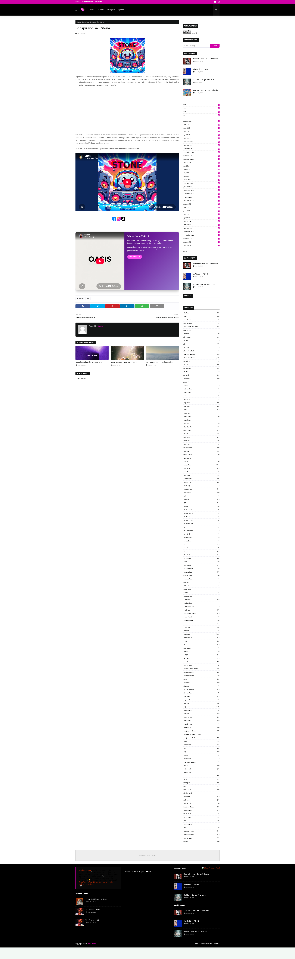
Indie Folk (201, 631)
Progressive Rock (201, 738)
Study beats (201, 814)
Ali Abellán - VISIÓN (200, 69)
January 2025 (201, 187)
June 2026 (201, 128)
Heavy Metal (201, 617)
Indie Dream (92, 944)
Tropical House (201, 831)
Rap (201, 752)
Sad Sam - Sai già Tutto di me (204, 80)
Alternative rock (201, 358)
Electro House (201, 513)
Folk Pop (201, 548)
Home (79, 22)
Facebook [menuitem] (100, 10)
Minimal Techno (201, 693)
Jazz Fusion (201, 648)
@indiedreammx (85, 870)
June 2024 (201, 211)
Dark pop (201, 475)
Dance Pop (85, 22)
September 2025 (201, 159)
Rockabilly (201, 776)
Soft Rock (201, 800)
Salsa (201, 779)
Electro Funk (201, 510)
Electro (201, 506)
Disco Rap (201, 486)
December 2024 (201, 190)
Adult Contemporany (201, 327)
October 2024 (201, 197)
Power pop (201, 727)
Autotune (201, 378)
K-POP (201, 655)
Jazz (201, 644)
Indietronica (201, 638)
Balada (201, 385)
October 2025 (201, 155)
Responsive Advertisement (148, 855)
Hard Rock (201, 600)
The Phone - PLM (92, 920)
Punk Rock (201, 745)
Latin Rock (201, 662)
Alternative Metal (201, 354)
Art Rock (201, 375)
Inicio (77, 2)
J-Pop (201, 641)
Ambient (201, 365)
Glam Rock (201, 582)
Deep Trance (201, 482)
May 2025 (201, 173)
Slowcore (201, 796)
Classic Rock (201, 448)
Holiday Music (201, 620)
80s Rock (201, 313)
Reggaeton (201, 758)
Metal (201, 679)
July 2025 (201, 166)
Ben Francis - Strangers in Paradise (159, 362)
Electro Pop (201, 517)
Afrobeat (201, 334)
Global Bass (201, 589)
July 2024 (201, 207)
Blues (201, 410)
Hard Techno (201, 603)
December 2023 (201, 231)
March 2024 (201, 221)
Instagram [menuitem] (111, 10)
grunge (201, 841)
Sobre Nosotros (87, 2)
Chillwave (201, 437)
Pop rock (201, 707)
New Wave (201, 696)
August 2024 (201, 204)
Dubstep (201, 499)
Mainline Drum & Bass (201, 669)
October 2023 (201, 238)
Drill (201, 496)
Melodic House (201, 672)
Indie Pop (201, 634)
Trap (201, 828)
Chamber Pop (201, 427)
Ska (201, 786)
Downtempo (201, 489)
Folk (201, 544)
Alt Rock (201, 347)
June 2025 (201, 169)
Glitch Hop (201, 586)
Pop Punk (201, 700)
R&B (201, 748)
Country (201, 451)
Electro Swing (201, 520)
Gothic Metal (201, 596)
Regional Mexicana (201, 762)
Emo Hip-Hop (201, 530)
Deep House (201, 479)
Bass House (201, 392)
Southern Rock (201, 807)
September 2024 (201, 200)
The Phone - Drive (93, 910)
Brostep (201, 423)
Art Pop (201, 372)
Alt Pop (201, 344)
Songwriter (201, 803)
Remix (201, 765)
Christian (201, 441)
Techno (201, 821)
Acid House (201, 320)
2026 (201, 105)
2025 (201, 108)
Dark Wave (201, 472)
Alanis (100, 326)
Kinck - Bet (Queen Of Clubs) (97, 899)
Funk (201, 562)
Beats (201, 396)
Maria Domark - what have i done (124, 362)
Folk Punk (201, 551)
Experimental (201, 537)
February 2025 (201, 183)
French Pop (201, 558)
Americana (201, 368)
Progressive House (201, 731)
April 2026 (201, 135)
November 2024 (201, 193)
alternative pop (201, 834)
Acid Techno (201, 323)
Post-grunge (201, 724)
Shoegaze (201, 783)
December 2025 (201, 149)
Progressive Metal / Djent (201, 734)
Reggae (201, 755)
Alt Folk (201, 340)
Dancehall (201, 468)
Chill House (201, 430)
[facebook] (215, 2)
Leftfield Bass (201, 665)
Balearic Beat (201, 389)
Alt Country (201, 337)
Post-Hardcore (201, 717)
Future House (201, 568)
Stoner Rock (201, 810)
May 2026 (201, 131)
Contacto (98, 2)
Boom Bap (201, 413)
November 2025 (201, 152)
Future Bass (201, 565)
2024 (201, 112)
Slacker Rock (201, 793)
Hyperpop (201, 627)
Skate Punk (201, 790)
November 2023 (201, 235)
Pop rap (201, 703)
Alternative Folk (201, 351)
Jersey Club (201, 651)
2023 (201, 115)
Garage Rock (201, 575)
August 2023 (201, 242)
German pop (201, 579)
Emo (201, 527)
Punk (201, 741)
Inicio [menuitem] (92, 10)
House (201, 624)
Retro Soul (201, 769)
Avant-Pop (201, 382)
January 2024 (201, 228)
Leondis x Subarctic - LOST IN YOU (88, 362)
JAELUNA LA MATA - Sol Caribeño (205, 90)
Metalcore (201, 682)
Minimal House (201, 689)
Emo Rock (201, 534)
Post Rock (201, 714)
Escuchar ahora (134, 257)
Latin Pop (201, 658)
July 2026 (201, 124)
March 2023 (201, 245)
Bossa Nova (201, 416)
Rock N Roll (201, 772)
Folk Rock (201, 555)
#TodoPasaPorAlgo (85, 882)
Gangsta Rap (201, 572)
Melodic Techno (201, 676)
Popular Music (201, 710)
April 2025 (201, 176)
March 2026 (201, 138)
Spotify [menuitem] (121, 10)
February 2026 (201, 142)
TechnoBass (201, 824)
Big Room (201, 403)
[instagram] (219, 2)
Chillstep (201, 434)
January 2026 (201, 145)
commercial (201, 838)
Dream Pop (201, 492)
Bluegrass (201, 406)
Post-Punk (201, 720)
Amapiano (201, 361)
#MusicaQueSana (99, 882)
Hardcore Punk (201, 606)
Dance (201, 461)
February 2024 (201, 225)
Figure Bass (201, 541)
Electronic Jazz (201, 524)
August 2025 (201, 162)
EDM (88, 299)
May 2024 (201, 214)
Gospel (201, 593)
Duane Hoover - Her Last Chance (205, 59)
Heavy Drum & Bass (201, 613)
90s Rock (201, 316)
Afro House (201, 330)
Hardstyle (201, 610)
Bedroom (201, 399)
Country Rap (201, 454)
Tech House (201, 817)
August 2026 (201, 121)
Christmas (201, 444)
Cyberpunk (201, 458)
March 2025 (201, 180)
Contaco (217, 943)
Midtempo (201, 686)
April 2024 (201, 218)
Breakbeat (201, 420)
